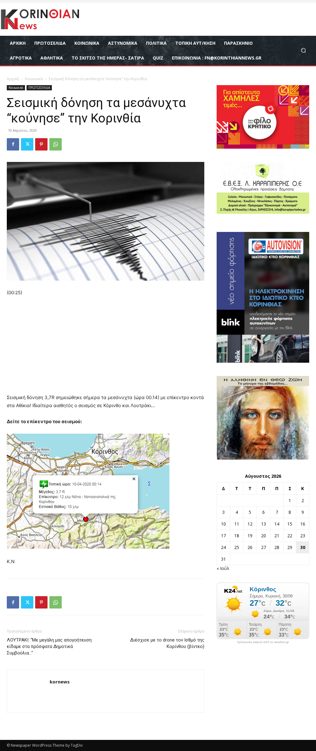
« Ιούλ (223, 568)
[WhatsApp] (55, 144)
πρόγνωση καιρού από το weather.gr (263, 642)
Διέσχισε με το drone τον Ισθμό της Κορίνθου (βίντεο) (167, 643)
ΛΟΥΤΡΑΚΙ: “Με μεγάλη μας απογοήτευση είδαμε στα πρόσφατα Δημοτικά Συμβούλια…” (49, 646)
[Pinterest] (41, 144)
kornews (60, 682)
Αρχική (13, 78)
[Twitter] (27, 144)
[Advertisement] (105, 348)
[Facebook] (13, 144)
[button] (303, 50)
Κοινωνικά (34, 78)
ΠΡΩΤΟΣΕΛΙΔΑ (39, 87)
